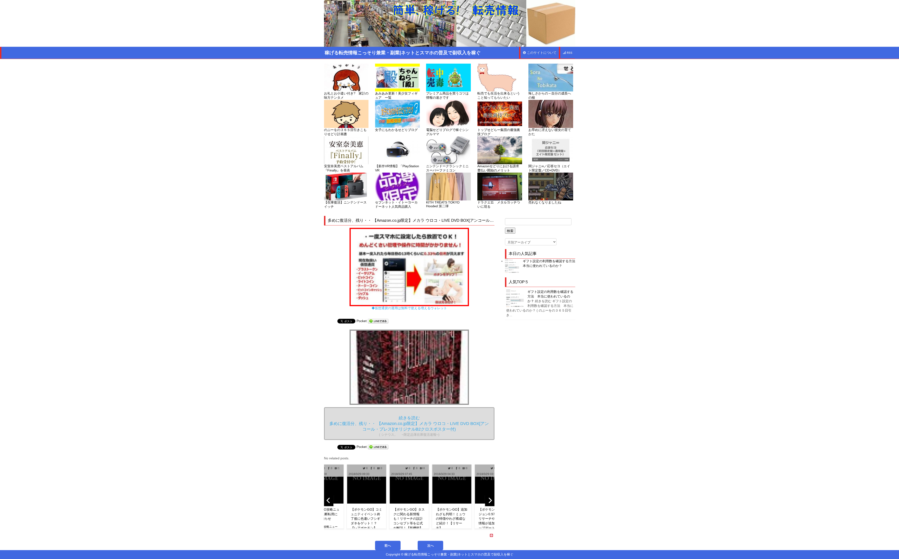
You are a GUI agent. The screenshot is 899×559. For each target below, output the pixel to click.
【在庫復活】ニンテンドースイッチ (345, 204)
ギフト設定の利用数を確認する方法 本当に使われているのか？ (550, 296)
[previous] (328, 500)
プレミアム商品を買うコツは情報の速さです (447, 95)
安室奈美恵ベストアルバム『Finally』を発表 (343, 168)
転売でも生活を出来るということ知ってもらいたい (498, 95)
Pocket (362, 321)
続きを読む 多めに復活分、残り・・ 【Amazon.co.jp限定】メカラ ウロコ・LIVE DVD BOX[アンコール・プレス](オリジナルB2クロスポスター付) (409, 426)
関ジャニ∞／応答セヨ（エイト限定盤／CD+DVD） (549, 168)
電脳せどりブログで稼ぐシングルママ (447, 132)
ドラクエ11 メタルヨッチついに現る (498, 204)
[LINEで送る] (378, 321)
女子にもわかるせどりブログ (396, 130)
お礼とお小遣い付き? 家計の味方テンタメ (346, 95)
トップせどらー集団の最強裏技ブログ (498, 132)
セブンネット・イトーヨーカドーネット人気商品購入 (396, 204)
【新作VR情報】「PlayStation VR (397, 168)
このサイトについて (541, 53)
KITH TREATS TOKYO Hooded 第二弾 (443, 204)
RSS (569, 53)
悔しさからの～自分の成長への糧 (549, 95)
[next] (489, 500)
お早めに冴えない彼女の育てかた (549, 132)
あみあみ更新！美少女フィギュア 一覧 (396, 95)
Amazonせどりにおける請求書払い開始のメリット (498, 168)
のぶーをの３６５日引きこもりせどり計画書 (345, 132)
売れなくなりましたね (544, 202)
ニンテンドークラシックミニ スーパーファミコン (448, 168)
